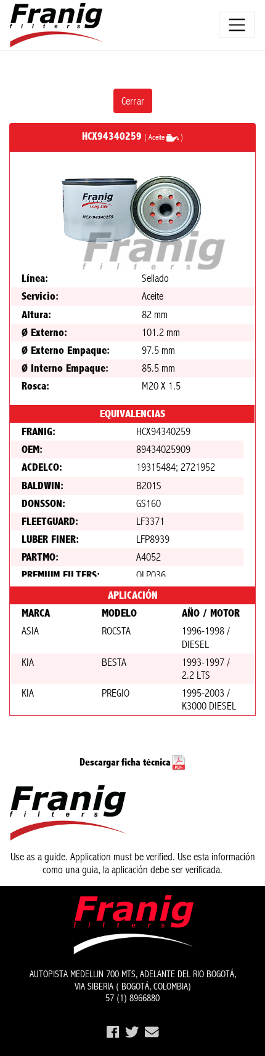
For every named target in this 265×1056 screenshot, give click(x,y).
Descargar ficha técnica (125, 762)
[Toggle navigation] (237, 25)
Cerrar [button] (132, 101)
